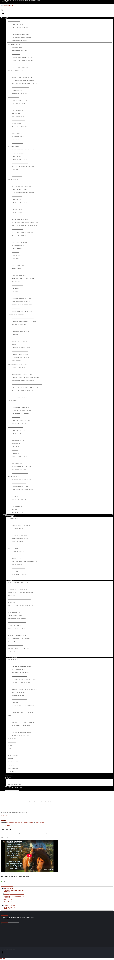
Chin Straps (15, 169)
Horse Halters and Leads (14, 476)
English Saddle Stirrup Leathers (20, 473)
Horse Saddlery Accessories (15, 427)
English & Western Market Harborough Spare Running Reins (27, 384)
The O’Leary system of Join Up (15, 645)
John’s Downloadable (13, 518)
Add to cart (3, 820)
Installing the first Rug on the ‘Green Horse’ (19, 638)
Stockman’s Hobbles (17, 360)
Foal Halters (15, 288)
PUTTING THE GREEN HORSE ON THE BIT (17, 618)
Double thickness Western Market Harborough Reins (25, 377)
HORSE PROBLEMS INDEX (11, 657)
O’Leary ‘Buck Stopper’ (17, 90)
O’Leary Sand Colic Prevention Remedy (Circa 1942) (24, 83)
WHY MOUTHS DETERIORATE (18, 695)
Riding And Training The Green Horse (21, 525)
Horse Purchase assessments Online (21, 34)
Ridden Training (12, 738)
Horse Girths (15, 453)
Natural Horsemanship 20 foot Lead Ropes (22, 489)
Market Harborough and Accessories (17, 364)
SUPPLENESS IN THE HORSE (14, 612)
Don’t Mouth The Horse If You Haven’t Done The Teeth (25, 689)
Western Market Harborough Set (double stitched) (25, 222)
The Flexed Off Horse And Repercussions (22, 666)
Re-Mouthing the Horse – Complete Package (23, 149)
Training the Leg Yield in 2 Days (19, 535)
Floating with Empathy (17, 541)
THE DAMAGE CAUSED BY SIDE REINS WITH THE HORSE (24, 679)
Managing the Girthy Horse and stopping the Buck (20, 605)
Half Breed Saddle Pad (17, 110)
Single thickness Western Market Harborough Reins (25, 63)
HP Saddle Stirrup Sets (18, 136)
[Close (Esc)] (4, 958)
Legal (9, 748)
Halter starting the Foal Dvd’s (19, 275)
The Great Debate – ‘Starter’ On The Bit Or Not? (23, 662)
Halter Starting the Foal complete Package (23, 278)
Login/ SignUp (4, 1)
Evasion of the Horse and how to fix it (17, 635)
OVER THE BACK (11, 595)
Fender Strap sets (16, 123)
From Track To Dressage (18, 551)
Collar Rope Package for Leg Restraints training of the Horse (27, 337)
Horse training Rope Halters (19, 483)
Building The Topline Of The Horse (20, 735)
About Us (7, 778)
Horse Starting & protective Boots (21, 347)
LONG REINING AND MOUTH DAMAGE (20, 685)
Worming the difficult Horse (15, 654)
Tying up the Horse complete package (21, 410)
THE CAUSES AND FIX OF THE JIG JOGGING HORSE (23, 705)
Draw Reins (15, 702)
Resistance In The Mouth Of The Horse (21, 682)
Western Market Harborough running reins (23, 232)
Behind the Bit (11, 641)
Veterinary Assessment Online (19, 40)
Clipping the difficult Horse (15, 615)
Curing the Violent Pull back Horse (17, 622)
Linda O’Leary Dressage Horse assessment (14, 890)
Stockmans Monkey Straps (18, 120)
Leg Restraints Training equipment (16, 314)
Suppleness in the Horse (9, 907)
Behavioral (11, 715)
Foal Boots (15, 291)
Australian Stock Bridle (18, 47)
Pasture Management (13, 768)
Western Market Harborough (19, 235)
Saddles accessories (13, 97)
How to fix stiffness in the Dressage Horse (19, 648)
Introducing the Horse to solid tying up (22, 311)
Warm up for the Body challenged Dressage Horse (20, 592)
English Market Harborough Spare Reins (22, 57)
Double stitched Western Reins (20, 219)
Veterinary (11, 758)
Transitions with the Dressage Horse (17, 589)
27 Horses (33, 832)
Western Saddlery (12, 215)
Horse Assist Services (13, 21)
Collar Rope (15, 334)
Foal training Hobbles (17, 285)
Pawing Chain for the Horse (19, 328)
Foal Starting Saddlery (14, 271)
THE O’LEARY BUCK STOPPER (14, 625)
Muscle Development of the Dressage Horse (23, 80)
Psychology (11, 752)
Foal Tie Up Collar (16, 281)
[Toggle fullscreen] (1, 958)
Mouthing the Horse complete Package (21, 186)
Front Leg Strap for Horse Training (21, 357)
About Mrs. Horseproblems (15, 784)
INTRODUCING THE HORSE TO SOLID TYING (21, 403)
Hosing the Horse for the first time (17, 628)
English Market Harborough (19, 367)
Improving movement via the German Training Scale (24, 561)
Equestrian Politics (13, 761)
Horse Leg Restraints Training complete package (24, 321)
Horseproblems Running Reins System (21, 73)
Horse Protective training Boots (20, 331)
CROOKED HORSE (12, 651)
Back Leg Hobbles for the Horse (20, 351)
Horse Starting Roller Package (20, 163)
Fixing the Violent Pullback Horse (20, 407)
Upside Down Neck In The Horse (19, 676)
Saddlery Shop (8, 18)
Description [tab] (7, 825)
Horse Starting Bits (17, 176)
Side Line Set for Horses (18, 344)
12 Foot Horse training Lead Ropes (20, 295)
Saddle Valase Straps (17, 143)
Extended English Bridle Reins (19, 50)
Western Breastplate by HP (19, 265)
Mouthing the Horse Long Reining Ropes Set (23, 166)
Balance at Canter (16, 558)
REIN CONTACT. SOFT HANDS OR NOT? (20, 672)
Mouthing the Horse (13, 179)
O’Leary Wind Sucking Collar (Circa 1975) (22, 77)
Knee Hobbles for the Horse (19, 324)
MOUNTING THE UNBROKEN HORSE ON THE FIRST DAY (19, 599)
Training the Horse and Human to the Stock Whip (20, 608)
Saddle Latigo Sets (17, 133)
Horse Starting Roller (17, 156)
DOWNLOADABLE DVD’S (11, 516)
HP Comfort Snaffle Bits (14, 502)
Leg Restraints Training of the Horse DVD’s (23, 318)
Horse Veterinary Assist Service (16, 70)
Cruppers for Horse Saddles (19, 469)
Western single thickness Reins (20, 67)
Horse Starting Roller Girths (19, 159)
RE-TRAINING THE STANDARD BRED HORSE (21, 725)
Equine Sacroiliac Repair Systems (20, 87)
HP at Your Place (16, 308)
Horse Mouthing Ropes (17, 172)
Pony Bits (14, 509)
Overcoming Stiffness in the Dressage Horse (14, 896)
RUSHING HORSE (11, 602)
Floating (10, 745)
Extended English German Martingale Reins (23, 60)
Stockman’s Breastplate (18, 116)
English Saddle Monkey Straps (19, 436)
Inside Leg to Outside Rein (18, 568)
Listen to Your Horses (17, 571)
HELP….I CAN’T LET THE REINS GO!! (19, 692)
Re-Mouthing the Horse (13, 146)
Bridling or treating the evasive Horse (17, 585)
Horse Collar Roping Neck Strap (20, 354)
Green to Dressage (17, 564)
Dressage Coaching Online (18, 30)
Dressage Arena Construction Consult (21, 37)
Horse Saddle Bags (17, 113)
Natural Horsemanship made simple (21, 301)
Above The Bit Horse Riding (18, 669)
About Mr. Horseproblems (14, 781)
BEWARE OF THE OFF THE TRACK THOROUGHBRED (23, 722)
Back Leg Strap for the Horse (19, 341)
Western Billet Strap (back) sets (20, 126)
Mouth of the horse (13, 659)
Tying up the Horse (12, 400)
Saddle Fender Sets (17, 130)
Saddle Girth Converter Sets (19, 100)
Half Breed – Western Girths (19, 103)
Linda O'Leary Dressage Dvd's (26, 822)
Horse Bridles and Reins (14, 44)
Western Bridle (16, 54)
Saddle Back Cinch (16, 255)
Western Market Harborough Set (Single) (22, 393)
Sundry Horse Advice (13, 755)
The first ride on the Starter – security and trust (24, 182)
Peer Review (11, 765)
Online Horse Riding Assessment (20, 27)
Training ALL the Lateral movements (21, 577)
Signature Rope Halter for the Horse (21, 466)
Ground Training (12, 742)
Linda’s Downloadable (13, 548)
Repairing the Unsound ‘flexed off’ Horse (18, 582)
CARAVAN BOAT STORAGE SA (12, 790)
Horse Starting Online (17, 24)
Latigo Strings (15, 139)
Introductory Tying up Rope (19, 423)
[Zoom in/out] (0, 958)
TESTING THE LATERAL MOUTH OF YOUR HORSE (22, 712)
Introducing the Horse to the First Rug (22, 304)
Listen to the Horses (40, 822)
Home (27, 801)
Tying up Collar (16, 417)
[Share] (3, 958)
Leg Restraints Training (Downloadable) (22, 298)
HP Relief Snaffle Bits (17, 512)
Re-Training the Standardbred (19, 574)
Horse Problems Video (9, 580)
